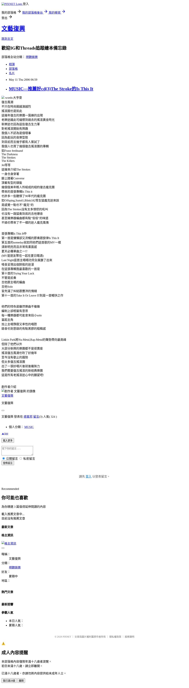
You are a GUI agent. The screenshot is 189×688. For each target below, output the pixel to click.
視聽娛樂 (32, 57)
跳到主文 (7, 38)
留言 (36, 416)
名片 (12, 73)
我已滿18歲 (9, 680)
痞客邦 (28, 416)
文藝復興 (13, 28)
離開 (21, 680)
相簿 (12, 64)
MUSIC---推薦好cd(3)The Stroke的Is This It (51, 88)
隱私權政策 (115, 636)
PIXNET (67, 636)
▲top (4, 433)
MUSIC (29, 427)
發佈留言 (8, 463)
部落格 (13, 68)
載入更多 (8, 440)
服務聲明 (129, 636)
